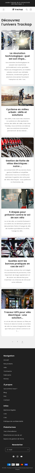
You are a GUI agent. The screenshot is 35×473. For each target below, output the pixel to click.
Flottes (6, 379)
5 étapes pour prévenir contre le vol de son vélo (17, 215)
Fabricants (7, 375)
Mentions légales (10, 410)
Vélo (5, 367)
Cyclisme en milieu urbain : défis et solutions (17, 112)
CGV (5, 414)
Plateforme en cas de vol (13, 435)
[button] (4, 10)
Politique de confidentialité (13, 421)
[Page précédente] (13, 342)
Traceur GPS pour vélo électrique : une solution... (17, 315)
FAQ (5, 396)
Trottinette (8, 371)
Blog (5, 392)
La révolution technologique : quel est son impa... (17, 56)
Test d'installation (10, 431)
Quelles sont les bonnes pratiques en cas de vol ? (17, 264)
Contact (7, 400)
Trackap (9, 468)
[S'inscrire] (28, 450)
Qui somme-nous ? (10, 389)
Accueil (6, 360)
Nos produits (8, 364)
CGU (5, 417)
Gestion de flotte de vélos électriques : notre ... (17, 163)
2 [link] (22, 342)
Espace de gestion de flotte (14, 439)
